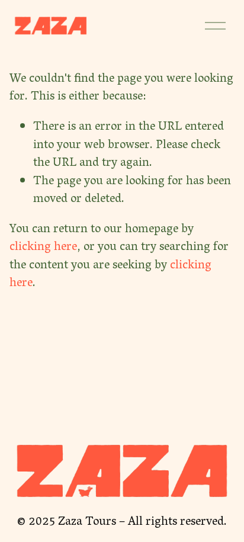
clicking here (43, 247)
